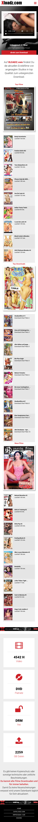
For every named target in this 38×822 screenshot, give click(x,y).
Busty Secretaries (20, 137)
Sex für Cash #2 (19, 194)
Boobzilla (19, 567)
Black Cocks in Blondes (21, 237)
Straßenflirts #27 (21, 402)
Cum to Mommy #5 (20, 596)
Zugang (19, 818)
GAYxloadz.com (19, 811)
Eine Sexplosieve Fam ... (22, 416)
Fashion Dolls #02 (20, 152)
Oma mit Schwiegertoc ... (22, 331)
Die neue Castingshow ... (22, 388)
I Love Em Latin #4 (20, 223)
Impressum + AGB (19, 815)
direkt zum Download (19, 52)
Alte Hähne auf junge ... (22, 345)
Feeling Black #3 (19, 539)
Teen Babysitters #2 (20, 166)
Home (19, 808)
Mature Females (21, 374)
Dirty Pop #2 (19, 525)
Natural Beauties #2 (20, 496)
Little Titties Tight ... (21, 582)
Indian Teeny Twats (20, 208)
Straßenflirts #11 (21, 317)
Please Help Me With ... (21, 180)
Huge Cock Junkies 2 (21, 610)
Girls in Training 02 (20, 511)
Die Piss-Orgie (21, 359)
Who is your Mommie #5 (22, 553)
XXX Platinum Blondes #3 (22, 251)
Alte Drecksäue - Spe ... (22, 431)
